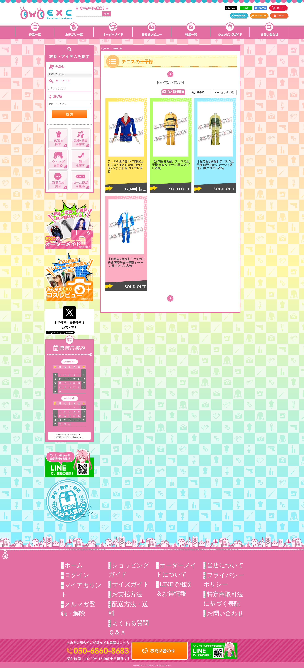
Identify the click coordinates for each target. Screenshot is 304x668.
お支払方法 (127, 594)
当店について (225, 565)
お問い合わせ (225, 613)
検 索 (69, 114)
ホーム (73, 565)
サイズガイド (130, 584)
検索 (106, 13)
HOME (107, 48)
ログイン (76, 575)
